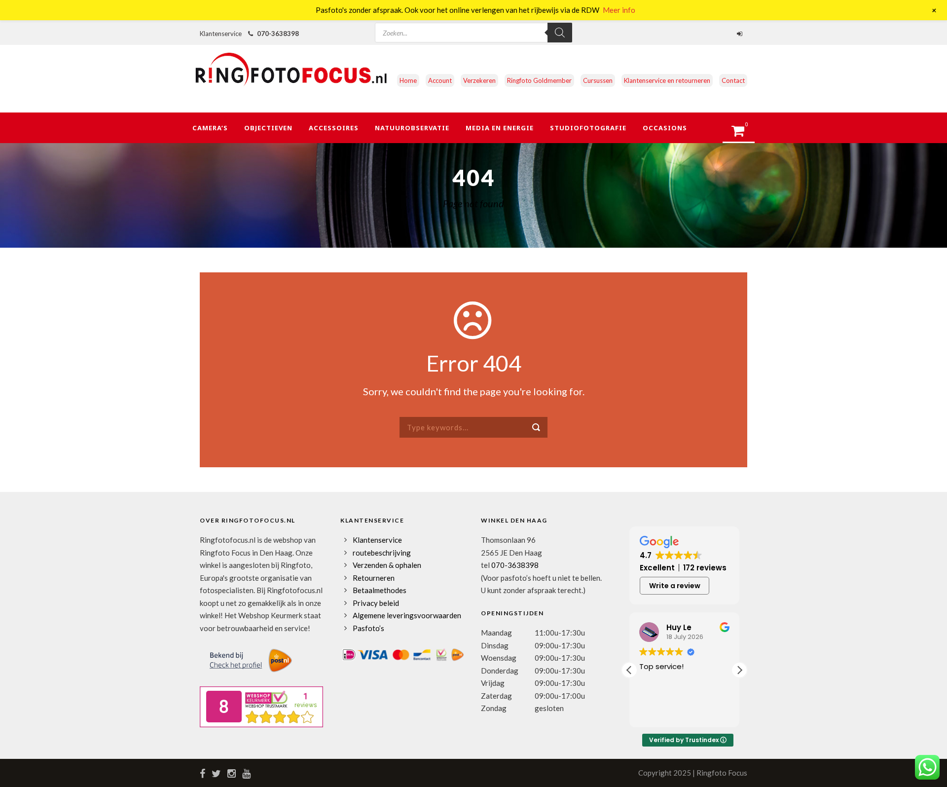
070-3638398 (278, 33)
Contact (733, 80)
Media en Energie (500, 127)
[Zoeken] (559, 32)
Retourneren (374, 577)
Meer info (619, 9)
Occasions (665, 127)
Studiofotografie (588, 127)
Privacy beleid (376, 603)
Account (440, 80)
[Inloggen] (741, 33)
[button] (739, 670)
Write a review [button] (674, 586)
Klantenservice (377, 539)
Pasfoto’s (368, 628)
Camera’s (210, 127)
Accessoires (334, 127)
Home (408, 80)
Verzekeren (479, 80)
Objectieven (268, 127)
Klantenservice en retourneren (667, 80)
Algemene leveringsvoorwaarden (407, 615)
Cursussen (598, 80)
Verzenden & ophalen (387, 565)
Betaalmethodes (379, 590)
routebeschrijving (382, 552)
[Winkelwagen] (742, 133)
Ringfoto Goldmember (539, 80)
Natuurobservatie (412, 127)
